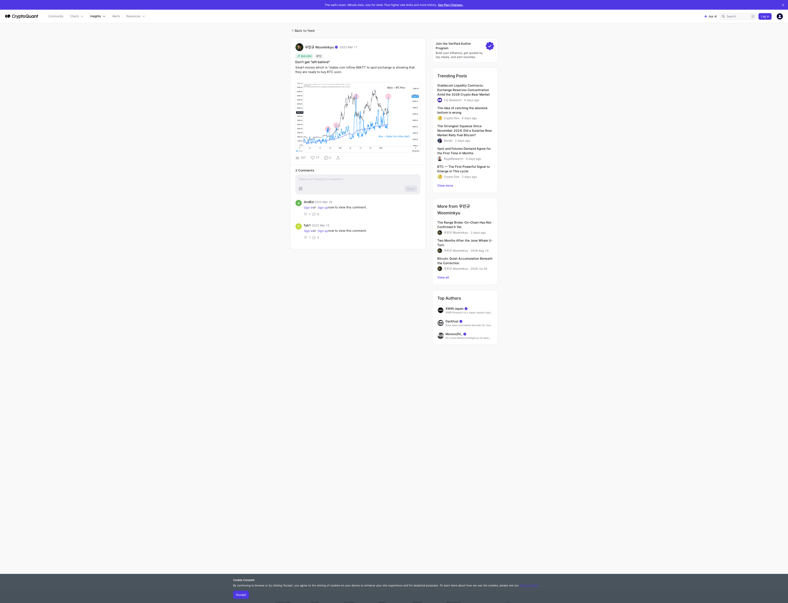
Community (55, 16)
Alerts (116, 16)
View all (443, 277)
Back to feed (305, 31)
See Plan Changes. (450, 5)
